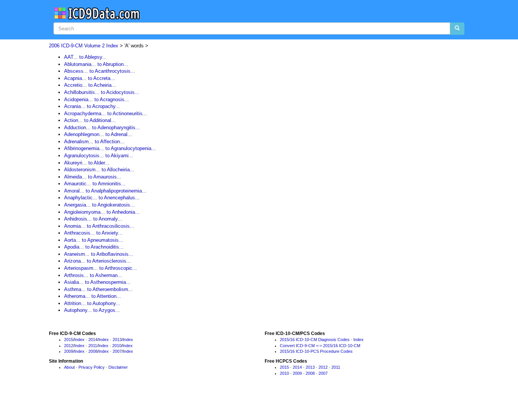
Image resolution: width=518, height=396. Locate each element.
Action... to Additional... (90, 120)
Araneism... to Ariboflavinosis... (98, 254)
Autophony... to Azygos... (92, 310)
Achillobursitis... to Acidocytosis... (101, 92)
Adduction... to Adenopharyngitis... (102, 127)
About (69, 367)
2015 (68, 339)
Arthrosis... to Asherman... (93, 275)
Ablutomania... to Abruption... (96, 64)
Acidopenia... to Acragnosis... (96, 99)
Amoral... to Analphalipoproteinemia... (105, 191)
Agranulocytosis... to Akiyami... (98, 155)
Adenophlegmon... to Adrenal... (98, 134)
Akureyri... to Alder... (86, 163)
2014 (92, 339)
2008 (92, 351)
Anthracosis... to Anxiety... (93, 233)
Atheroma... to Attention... (92, 296)
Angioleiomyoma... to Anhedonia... (102, 212)
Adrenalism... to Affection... (94, 141)
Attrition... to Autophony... (92, 303)
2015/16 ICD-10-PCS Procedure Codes (316, 351)
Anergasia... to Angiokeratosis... (99, 205)
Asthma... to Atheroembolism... (98, 289)
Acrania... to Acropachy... (92, 106)
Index (79, 339)
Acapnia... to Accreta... (89, 78)
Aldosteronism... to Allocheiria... (99, 169)
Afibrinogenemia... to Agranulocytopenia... (110, 148)
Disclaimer (118, 367)
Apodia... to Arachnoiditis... (94, 247)
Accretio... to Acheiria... (90, 85)
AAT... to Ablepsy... (85, 57)
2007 (117, 351)
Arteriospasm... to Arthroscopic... (100, 268)
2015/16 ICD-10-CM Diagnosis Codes (315, 339)
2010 (116, 345)
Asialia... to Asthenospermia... (97, 282)
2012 (68, 345)
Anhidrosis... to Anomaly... (93, 219)
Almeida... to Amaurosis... (92, 177)
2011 (92, 345)
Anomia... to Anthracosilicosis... (99, 226)
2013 (117, 339)
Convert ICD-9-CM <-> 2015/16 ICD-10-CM (320, 345)
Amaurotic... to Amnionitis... (95, 183)
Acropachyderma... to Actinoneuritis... (105, 113)
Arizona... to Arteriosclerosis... (97, 261)
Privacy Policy (91, 367)
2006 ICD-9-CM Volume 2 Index (83, 46)
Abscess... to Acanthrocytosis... (99, 71)
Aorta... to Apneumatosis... (93, 240)
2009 (68, 351)
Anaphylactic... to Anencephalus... (102, 197)
